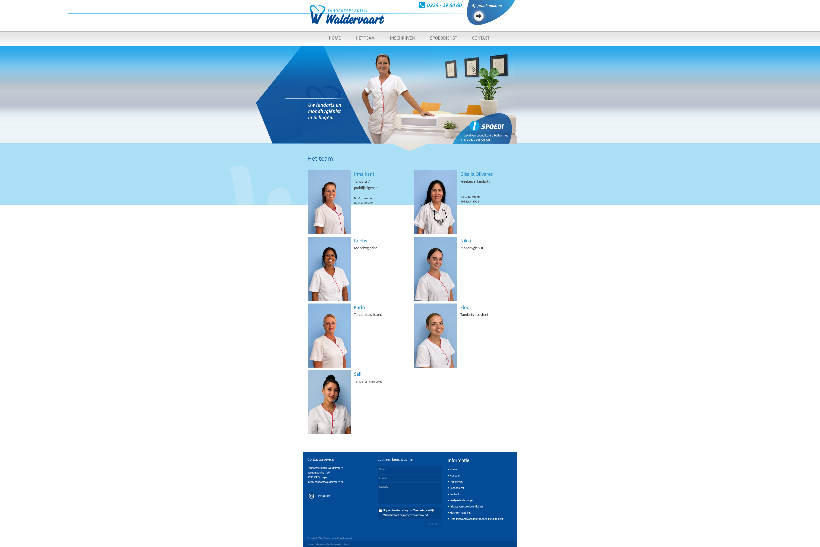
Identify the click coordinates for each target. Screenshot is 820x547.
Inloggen (311, 544)
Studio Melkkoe (342, 544)
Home (453, 469)
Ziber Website (321, 544)
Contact (454, 494)
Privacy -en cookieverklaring (466, 506)
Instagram (323, 496)
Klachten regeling (460, 513)
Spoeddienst (457, 488)
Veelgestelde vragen (462, 500)
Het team (455, 475)
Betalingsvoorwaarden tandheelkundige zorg (477, 519)
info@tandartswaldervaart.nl (325, 482)
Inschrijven (456, 482)
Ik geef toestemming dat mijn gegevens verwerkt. (408, 513)
